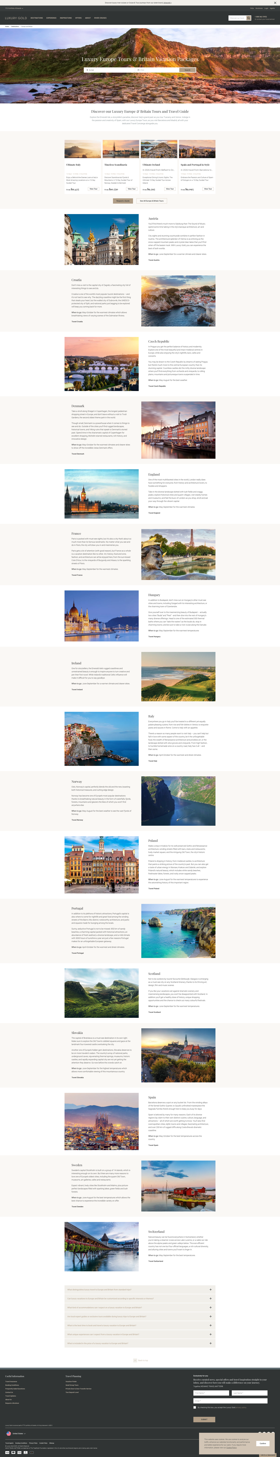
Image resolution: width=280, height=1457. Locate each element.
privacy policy (241, 1407)
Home (7, 26)
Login (266, 8)
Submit (204, 1419)
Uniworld (167, 3)
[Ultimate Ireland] (159, 149)
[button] (16, 1434)
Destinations (15, 26)
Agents (272, 8)
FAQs (252, 8)
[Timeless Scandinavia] (121, 149)
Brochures (259, 8)
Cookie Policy (231, 1448)
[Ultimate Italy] (83, 149)
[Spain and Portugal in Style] (197, 149)
